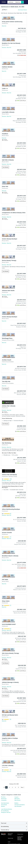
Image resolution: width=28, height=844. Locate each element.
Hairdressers (5, 23)
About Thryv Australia (10, 834)
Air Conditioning (5, 810)
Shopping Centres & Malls (8, 340)
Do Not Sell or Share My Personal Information (20, 838)
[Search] (22, 2)
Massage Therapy (13, 476)
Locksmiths (3, 800)
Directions (4, 47)
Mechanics (17, 798)
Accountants (4, 804)
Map (5, 9)
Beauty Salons (5, 45)
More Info (4, 26)
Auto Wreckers (18, 806)
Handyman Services (5, 812)
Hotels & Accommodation (8, 361)
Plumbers (3, 797)
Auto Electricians (5, 803)
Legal (9, 841)
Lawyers (16, 797)
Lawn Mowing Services (6, 809)
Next (22, 787)
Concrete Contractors (20, 804)
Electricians (3, 798)
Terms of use (10, 838)
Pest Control (17, 800)
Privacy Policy (20, 834)
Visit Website (5, 167)
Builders (16, 803)
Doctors (3, 806)
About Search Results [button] (22, 9)
